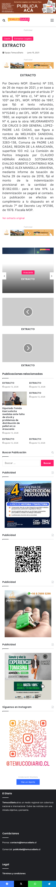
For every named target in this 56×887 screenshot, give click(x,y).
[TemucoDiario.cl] (19, 20)
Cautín (7, 38)
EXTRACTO (28, 279)
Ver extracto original (13, 218)
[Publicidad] (28, 7)
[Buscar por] (3, 21)
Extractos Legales (23, 38)
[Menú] (52, 21)
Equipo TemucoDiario (14, 52)
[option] (28, 276)
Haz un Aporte (28, 782)
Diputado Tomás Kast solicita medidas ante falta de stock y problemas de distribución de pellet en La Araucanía (13, 419)
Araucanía (28, 272)
